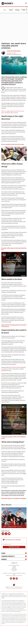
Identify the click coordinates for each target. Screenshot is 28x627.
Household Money (11, 10)
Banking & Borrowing (17, 10)
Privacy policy (14, 588)
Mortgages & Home (23, 10)
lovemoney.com (13, 586)
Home (3, 553)
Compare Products (8, 556)
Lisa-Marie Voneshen (11, 53)
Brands (4, 559)
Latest (4, 9)
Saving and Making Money (14, 51)
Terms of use (8, 588)
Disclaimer (20, 588)
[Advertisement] (14, 27)
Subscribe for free (14, 547)
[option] (14, 517)
